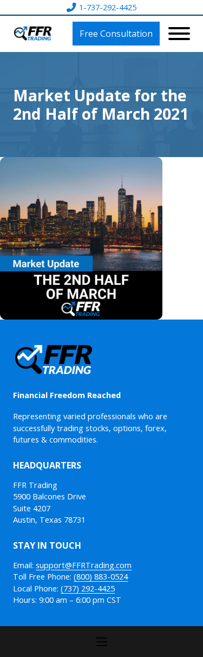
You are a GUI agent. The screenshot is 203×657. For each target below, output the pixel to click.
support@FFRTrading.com (84, 565)
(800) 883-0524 (101, 576)
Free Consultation (116, 34)
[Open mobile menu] (101, 642)
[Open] (179, 33)
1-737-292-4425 (107, 7)
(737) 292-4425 (88, 588)
